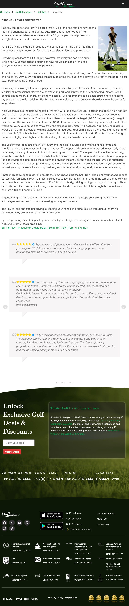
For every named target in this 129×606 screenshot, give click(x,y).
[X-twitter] (12, 523)
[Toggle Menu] (123, 4)
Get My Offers (12, 451)
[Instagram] (4, 528)
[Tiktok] (12, 528)
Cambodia (55, 424)
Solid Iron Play (57, 227)
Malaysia (67, 424)
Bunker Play (9, 227)
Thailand (104, 420)
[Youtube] (19, 523)
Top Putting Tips (78, 227)
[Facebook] (4, 523)
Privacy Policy (55, 597)
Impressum (71, 597)
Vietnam (114, 420)
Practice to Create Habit (32, 227)
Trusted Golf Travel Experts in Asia (74, 408)
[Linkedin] (27, 523)
